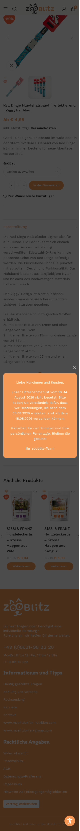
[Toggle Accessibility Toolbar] (70, 821)
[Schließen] (74, 367)
